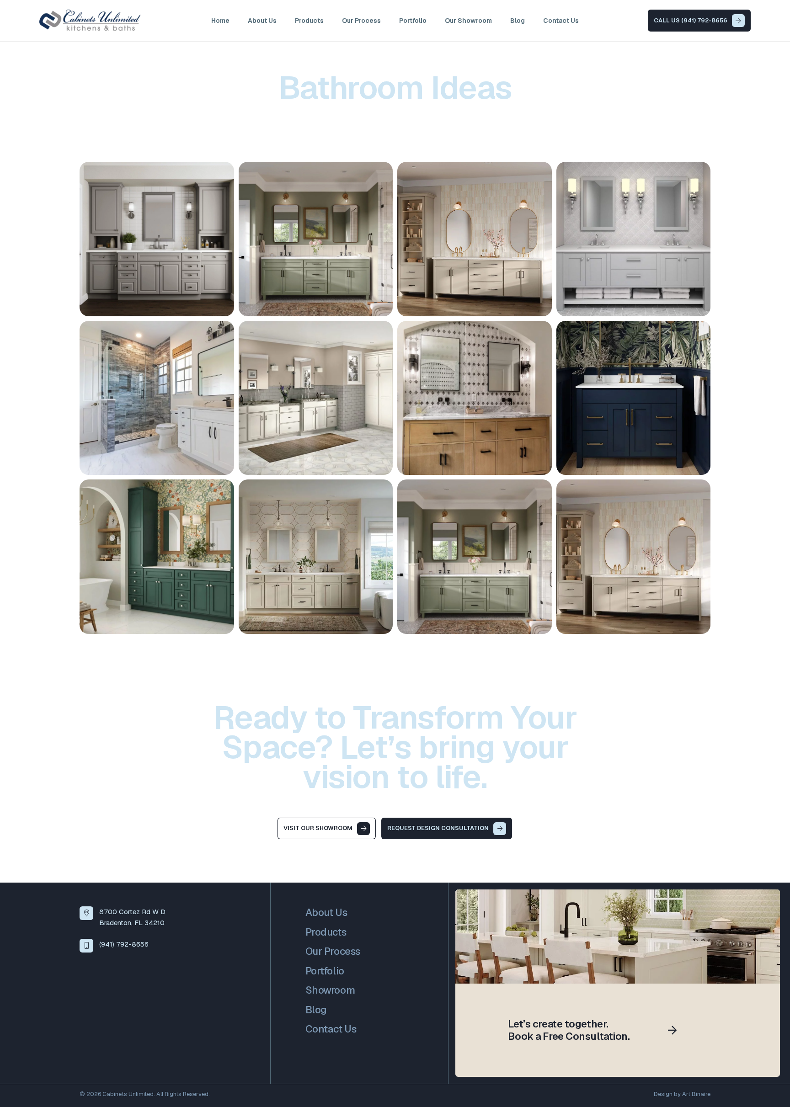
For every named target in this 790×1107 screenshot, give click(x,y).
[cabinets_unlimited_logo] (89, 20)
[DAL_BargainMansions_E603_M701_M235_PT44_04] (474, 398)
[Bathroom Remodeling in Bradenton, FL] (157, 239)
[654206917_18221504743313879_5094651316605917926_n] (157, 398)
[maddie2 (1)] (316, 398)
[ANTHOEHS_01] (633, 239)
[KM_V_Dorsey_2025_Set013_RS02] (633, 556)
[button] (329, 21)
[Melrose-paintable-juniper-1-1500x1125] (157, 556)
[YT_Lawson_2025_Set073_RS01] (316, 556)
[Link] (617, 983)
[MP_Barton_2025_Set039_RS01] (474, 556)
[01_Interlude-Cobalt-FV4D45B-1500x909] (633, 398)
